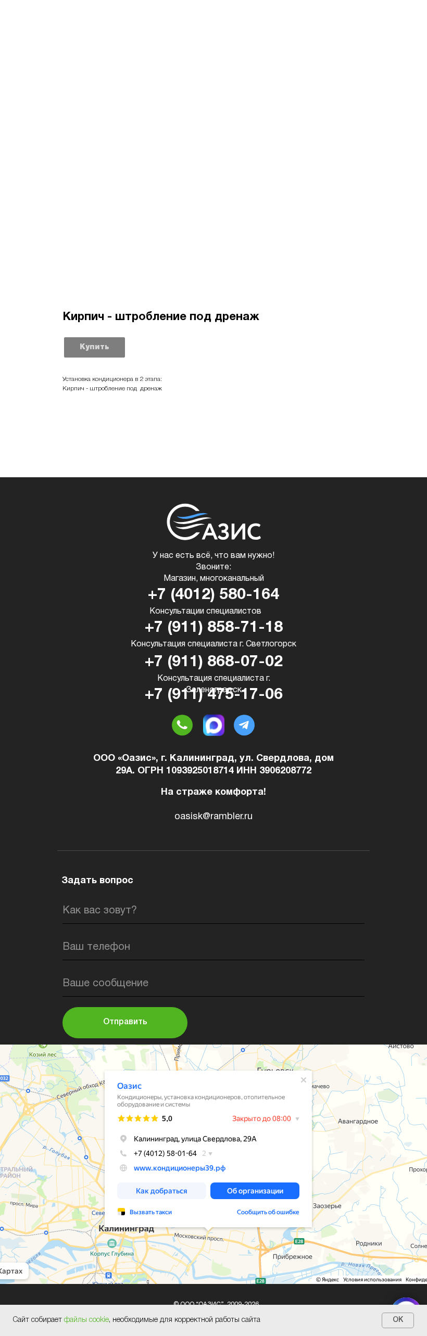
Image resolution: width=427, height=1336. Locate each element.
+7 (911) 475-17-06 (214, 695)
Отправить (125, 1022)
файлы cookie (86, 1320)
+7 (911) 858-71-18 (214, 628)
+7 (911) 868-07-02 (214, 662)
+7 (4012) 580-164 (213, 595)
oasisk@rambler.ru (213, 816)
